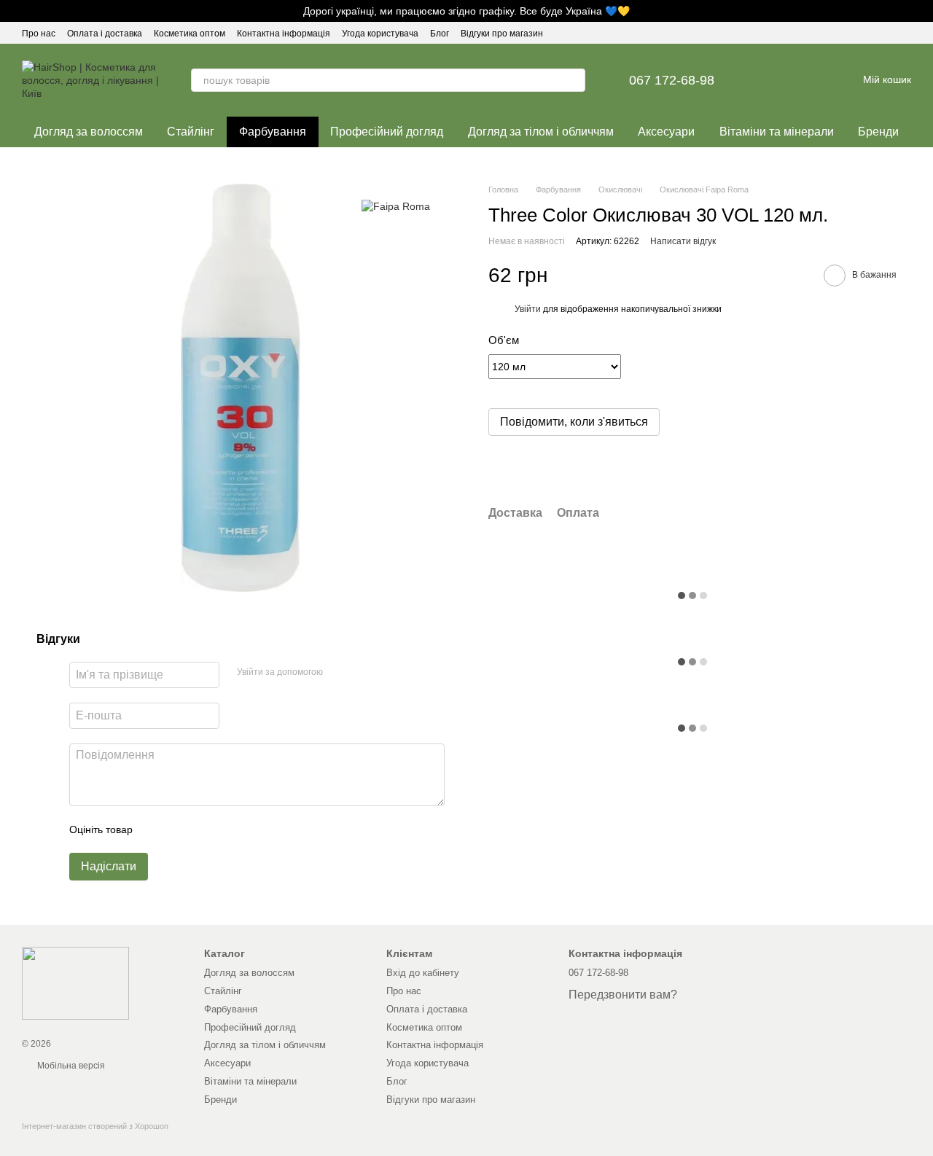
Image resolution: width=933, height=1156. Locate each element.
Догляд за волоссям (88, 131)
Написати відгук (683, 242)
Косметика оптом (189, 33)
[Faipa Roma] (396, 205)
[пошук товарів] (573, 80)
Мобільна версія (70, 1066)
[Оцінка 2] (180, 829)
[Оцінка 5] (250, 829)
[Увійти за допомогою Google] (362, 673)
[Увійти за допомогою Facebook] (339, 673)
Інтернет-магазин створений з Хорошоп (95, 1126)
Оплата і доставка (104, 33)
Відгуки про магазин (502, 33)
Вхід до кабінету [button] (422, 972)
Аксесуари (666, 131)
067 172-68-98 (671, 80)
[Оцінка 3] (203, 829)
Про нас (38, 33)
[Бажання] (769, 80)
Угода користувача (380, 33)
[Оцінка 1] (156, 829)
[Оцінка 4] (226, 829)
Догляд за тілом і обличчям (541, 131)
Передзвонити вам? (623, 994)
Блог (439, 33)
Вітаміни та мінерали (776, 131)
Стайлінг (190, 131)
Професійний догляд (386, 131)
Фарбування (272, 131)
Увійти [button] (528, 310)
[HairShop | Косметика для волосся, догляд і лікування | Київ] (75, 982)
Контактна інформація (283, 33)
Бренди (878, 131)
